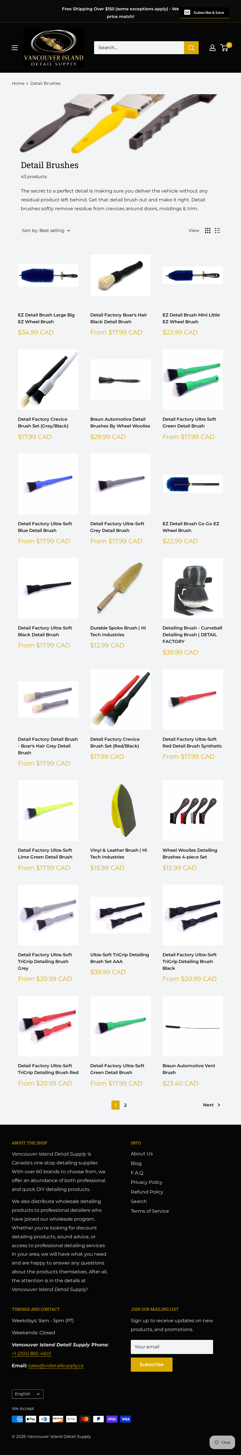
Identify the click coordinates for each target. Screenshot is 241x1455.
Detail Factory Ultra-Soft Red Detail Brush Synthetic (192, 742)
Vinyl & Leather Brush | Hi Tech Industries (118, 853)
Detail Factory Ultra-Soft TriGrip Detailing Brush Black (190, 961)
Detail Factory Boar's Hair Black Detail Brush (118, 318)
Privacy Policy (147, 1182)
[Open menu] (15, 47)
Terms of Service (150, 1211)
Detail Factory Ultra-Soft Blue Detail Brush (45, 527)
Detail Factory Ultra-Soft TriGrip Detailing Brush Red (48, 1069)
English (22, 1393)
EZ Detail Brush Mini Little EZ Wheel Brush (191, 318)
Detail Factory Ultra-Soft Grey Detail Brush (117, 527)
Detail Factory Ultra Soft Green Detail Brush (189, 422)
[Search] (191, 47)
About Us (142, 1153)
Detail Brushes (45, 83)
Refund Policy (147, 1192)
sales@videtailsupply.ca (55, 1365)
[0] (224, 47)
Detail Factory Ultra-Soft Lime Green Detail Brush (45, 853)
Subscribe (152, 1364)
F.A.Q (137, 1173)
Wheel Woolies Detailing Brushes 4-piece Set (190, 853)
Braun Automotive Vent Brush (189, 1069)
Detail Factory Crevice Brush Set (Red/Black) (115, 742)
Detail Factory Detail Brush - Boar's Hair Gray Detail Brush (48, 746)
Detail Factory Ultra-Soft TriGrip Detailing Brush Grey (45, 961)
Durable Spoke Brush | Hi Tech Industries (118, 631)
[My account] (212, 47)
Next (208, 1105)
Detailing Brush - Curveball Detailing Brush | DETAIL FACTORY (192, 634)
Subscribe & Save (209, 12)
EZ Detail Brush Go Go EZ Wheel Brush (191, 527)
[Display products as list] (217, 230)
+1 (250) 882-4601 (31, 1353)
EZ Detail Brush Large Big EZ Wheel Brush (46, 318)
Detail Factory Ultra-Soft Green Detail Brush (117, 1069)
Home (18, 83)
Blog (136, 1163)
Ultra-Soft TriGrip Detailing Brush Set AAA (119, 958)
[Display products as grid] (207, 230)
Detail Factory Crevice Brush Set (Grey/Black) (43, 422)
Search (139, 1201)
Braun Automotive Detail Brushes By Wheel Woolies (120, 422)
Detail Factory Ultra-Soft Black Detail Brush (45, 631)
